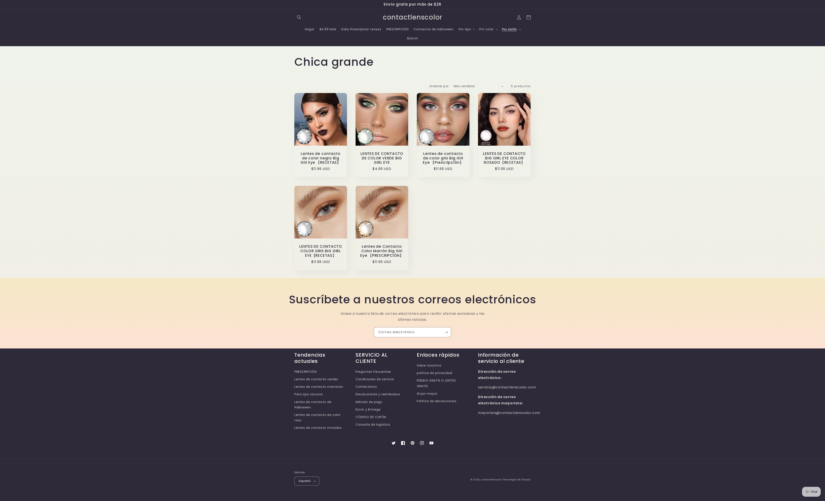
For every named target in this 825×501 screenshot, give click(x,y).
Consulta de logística (373, 424)
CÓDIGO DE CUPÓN (371, 417)
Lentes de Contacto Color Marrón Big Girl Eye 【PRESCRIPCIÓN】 (381, 251)
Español (305, 481)
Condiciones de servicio (375, 379)
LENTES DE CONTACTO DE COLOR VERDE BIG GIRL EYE (382, 158)
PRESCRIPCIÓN (305, 372)
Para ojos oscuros (308, 394)
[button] (299, 17)
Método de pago (369, 402)
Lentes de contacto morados (318, 428)
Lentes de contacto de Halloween (313, 404)
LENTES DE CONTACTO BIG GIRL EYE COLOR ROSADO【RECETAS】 (504, 158)
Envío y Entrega (368, 409)
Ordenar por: (439, 86)
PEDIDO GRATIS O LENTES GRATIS (436, 383)
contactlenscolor (491, 479)
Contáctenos (366, 387)
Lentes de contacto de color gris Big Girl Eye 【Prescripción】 (443, 158)
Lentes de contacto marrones (318, 387)
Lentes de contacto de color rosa (317, 417)
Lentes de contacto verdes (316, 379)
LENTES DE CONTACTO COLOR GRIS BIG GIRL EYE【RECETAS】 (320, 251)
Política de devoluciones (436, 401)
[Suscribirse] (446, 332)
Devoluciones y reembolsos (378, 394)
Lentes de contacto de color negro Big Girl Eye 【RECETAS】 (321, 158)
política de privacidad (434, 373)
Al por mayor (427, 393)
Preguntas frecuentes (373, 372)
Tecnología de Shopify (517, 479)
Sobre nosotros (429, 365)
